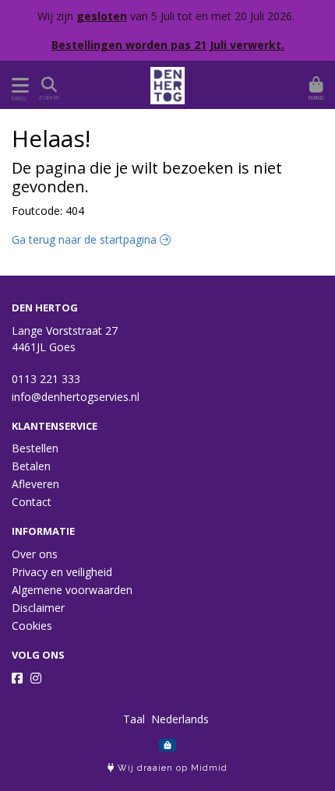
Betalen (31, 466)
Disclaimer (38, 607)
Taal (134, 719)
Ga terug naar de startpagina (86, 239)
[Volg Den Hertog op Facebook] (17, 678)
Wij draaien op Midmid (171, 768)
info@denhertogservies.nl (75, 396)
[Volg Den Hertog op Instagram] (35, 678)
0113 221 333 (46, 378)
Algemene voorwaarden (72, 589)
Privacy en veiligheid (62, 571)
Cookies (32, 625)
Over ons (35, 554)
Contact (31, 501)
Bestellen (35, 448)
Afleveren (35, 483)
